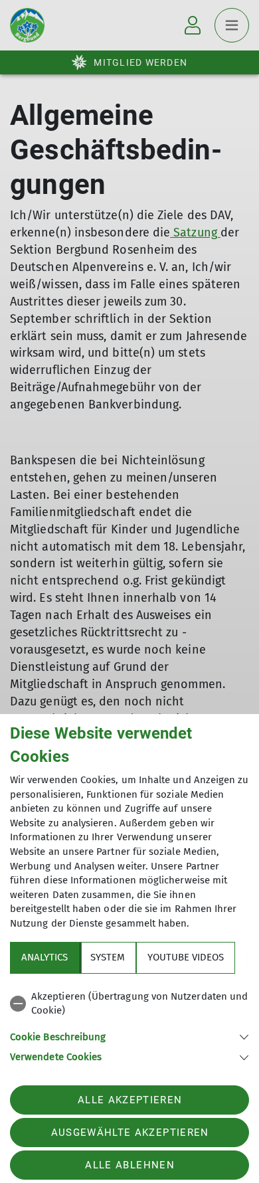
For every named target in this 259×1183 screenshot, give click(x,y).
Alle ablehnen (129, 1165)
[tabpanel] (129, 1024)
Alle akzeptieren (130, 1100)
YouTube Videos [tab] (185, 957)
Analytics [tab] (44, 957)
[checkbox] (129, 1004)
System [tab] (107, 957)
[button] (129, 1036)
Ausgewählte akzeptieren (130, 1132)
